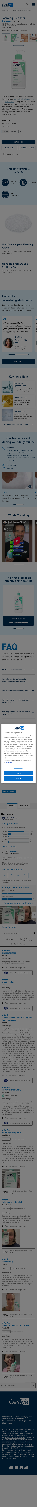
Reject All (18, 773)
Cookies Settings (18, 768)
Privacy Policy (9, 762)
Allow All (18, 778)
